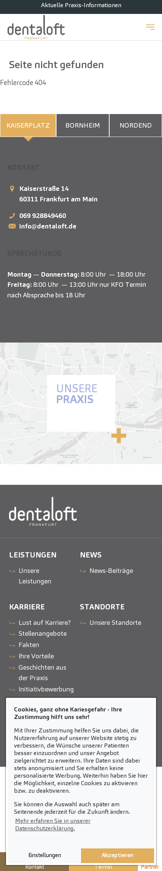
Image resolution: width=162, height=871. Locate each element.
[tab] (28, 125)
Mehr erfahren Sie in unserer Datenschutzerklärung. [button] (52, 824)
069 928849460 (42, 215)
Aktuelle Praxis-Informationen (81, 5)
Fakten (28, 644)
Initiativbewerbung (46, 689)
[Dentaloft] (36, 27)
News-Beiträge (111, 570)
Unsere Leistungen (34, 575)
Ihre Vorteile (36, 656)
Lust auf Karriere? (44, 622)
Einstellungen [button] (44, 855)
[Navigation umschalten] (150, 27)
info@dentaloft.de (47, 226)
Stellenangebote (42, 633)
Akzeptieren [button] (117, 855)
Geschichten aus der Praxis (42, 672)
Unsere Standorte (115, 622)
